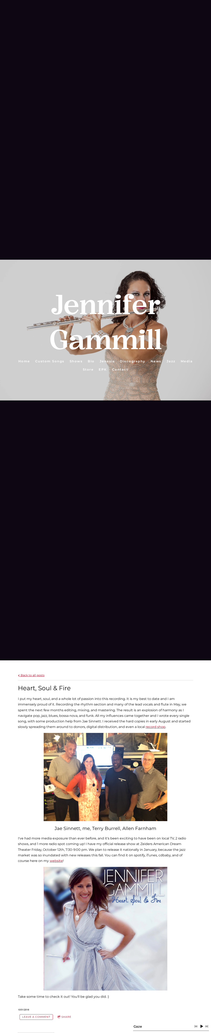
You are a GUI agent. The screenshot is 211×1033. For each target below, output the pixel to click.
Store (88, 369)
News (156, 361)
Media (187, 361)
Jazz (171, 361)
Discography (132, 361)
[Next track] (207, 1026)
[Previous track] (196, 1026)
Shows (76, 361)
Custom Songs (49, 361)
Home (24, 361)
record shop (155, 727)
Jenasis (107, 361)
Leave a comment (36, 1016)
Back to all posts (32, 675)
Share (66, 1016)
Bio (91, 361)
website (56, 861)
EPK (103, 369)
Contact (120, 369)
